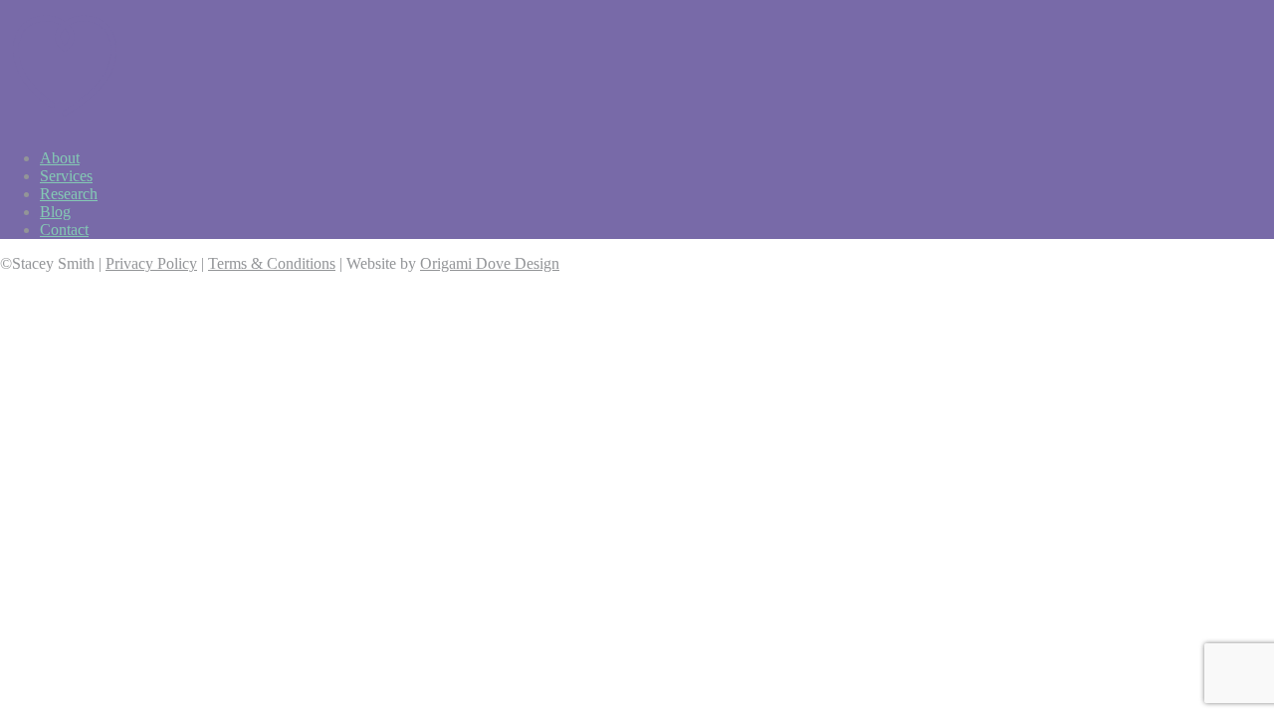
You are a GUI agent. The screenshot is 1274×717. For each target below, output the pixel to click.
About (60, 157)
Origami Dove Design (489, 263)
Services (66, 175)
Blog (55, 211)
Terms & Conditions (271, 263)
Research (69, 193)
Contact (64, 229)
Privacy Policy (151, 263)
